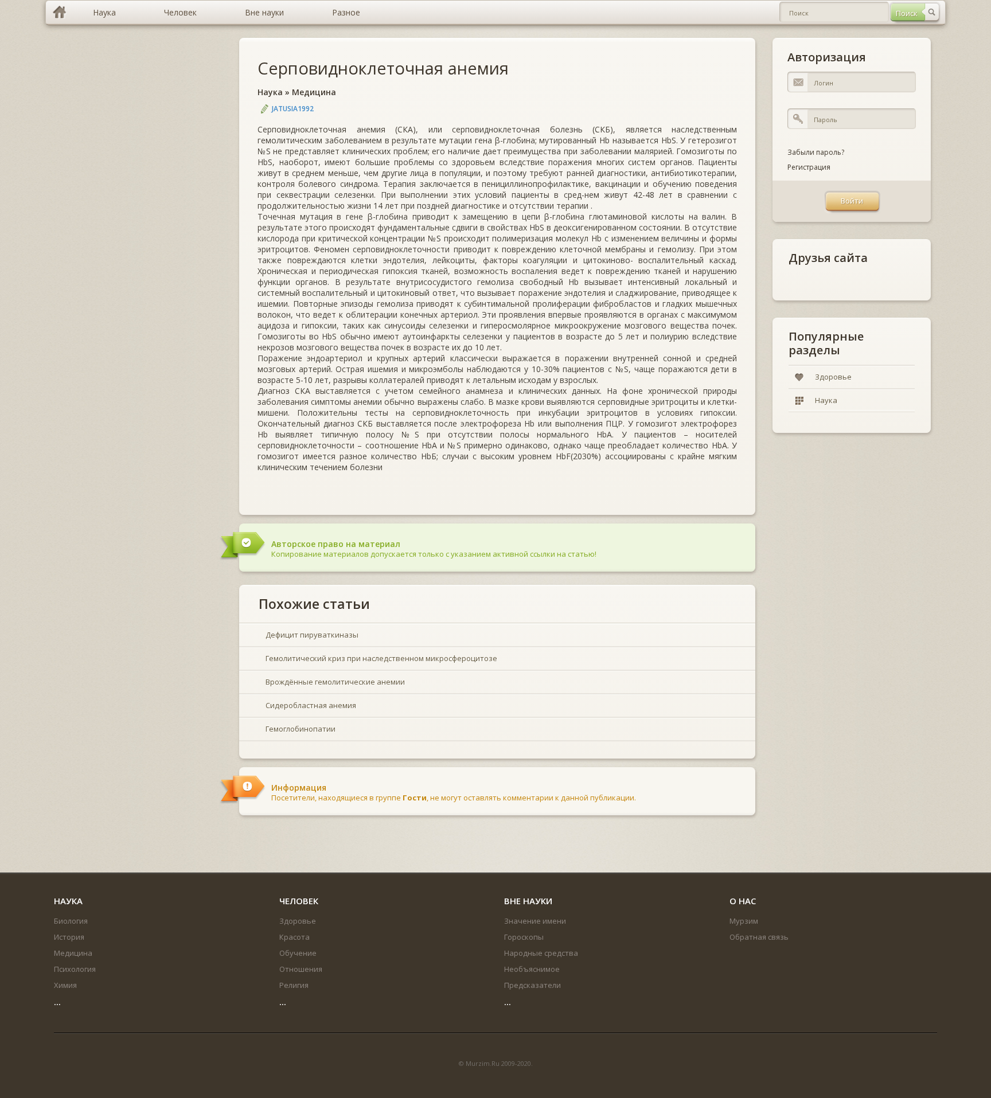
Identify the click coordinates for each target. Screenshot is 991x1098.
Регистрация (808, 167)
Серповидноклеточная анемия (383, 68)
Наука (270, 92)
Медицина (314, 92)
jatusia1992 (293, 109)
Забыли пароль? (815, 152)
